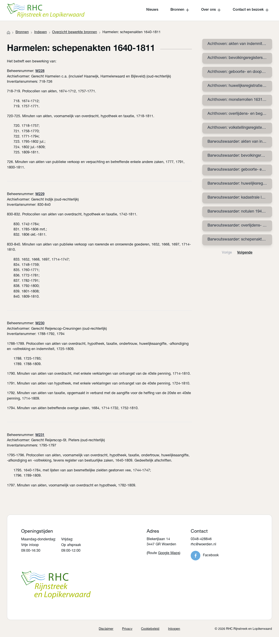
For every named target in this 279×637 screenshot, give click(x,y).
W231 (39, 435)
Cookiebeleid (150, 629)
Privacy (127, 629)
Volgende (244, 253)
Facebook (211, 555)
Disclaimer (106, 629)
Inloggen (174, 629)
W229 (39, 194)
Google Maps (168, 553)
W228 (39, 71)
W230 (39, 323)
